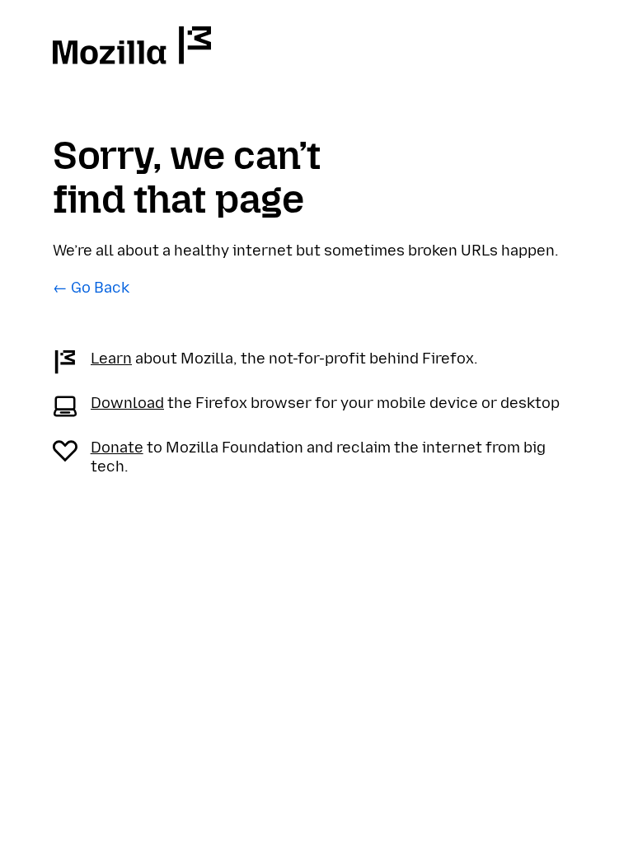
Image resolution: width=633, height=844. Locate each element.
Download (127, 403)
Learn (111, 358)
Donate (117, 447)
